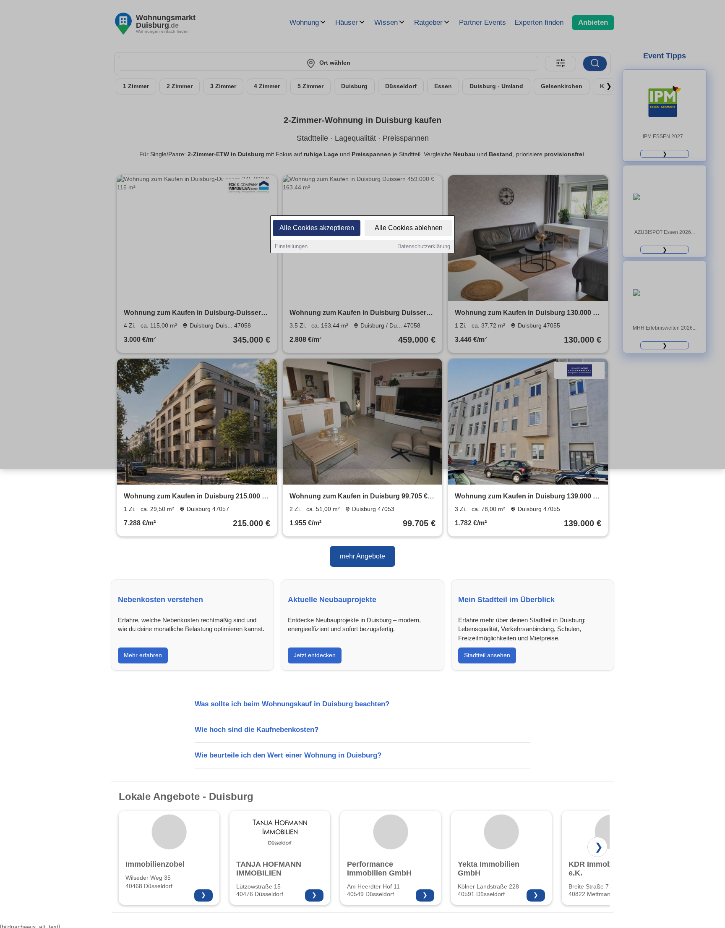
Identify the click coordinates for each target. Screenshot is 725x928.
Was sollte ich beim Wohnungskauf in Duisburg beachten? (292, 704)
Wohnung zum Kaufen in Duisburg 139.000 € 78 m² (526, 497)
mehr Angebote (362, 556)
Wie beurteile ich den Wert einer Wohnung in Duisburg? (288, 755)
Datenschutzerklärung (423, 246)
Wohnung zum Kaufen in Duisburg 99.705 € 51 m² (358, 497)
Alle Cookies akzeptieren (316, 227)
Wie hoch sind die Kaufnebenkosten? (256, 730)
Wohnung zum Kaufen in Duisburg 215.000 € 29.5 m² (195, 497)
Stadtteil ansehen (487, 655)
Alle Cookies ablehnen (409, 227)
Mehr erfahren (143, 655)
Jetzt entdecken (315, 655)
